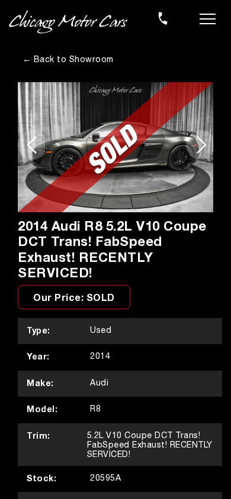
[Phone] (162, 18)
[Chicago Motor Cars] (68, 22)
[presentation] (31, 145)
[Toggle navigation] (207, 18)
